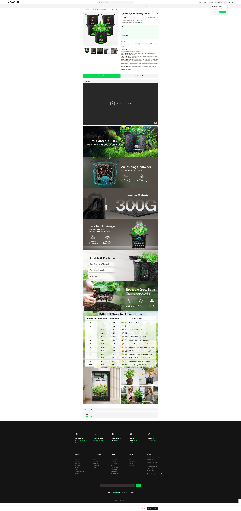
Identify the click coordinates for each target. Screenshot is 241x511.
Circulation (77, 469)
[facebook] (151, 474)
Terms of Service (114, 463)
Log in (130, 459)
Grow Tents (77, 463)
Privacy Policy (113, 461)
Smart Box (77, 457)
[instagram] (148, 474)
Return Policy (95, 461)
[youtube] (158, 474)
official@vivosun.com (151, 459)
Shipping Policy (96, 459)
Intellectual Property (114, 467)
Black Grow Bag (88, 9)
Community (211, 2)
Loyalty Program (96, 465)
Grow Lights (77, 465)
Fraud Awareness (114, 459)
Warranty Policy (96, 463)
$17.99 (123, 17)
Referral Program (114, 469)
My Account (131, 457)
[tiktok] (155, 474)
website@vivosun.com (154, 466)
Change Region (222, 11)
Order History (131, 463)
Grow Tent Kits (78, 459)
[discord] (161, 474)
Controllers (77, 461)
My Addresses (131, 465)
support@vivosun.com (151, 470)
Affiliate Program (114, 471)
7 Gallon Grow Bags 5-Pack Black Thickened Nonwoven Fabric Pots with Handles (135, 14)
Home (84, 9)
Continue (215, 11)
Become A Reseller (114, 473)
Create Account (132, 461)
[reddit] (165, 474)
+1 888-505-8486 (150, 460)
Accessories (77, 473)
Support (199, 2)
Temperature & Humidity (79, 471)
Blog (112, 465)
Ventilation (77, 467)
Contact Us (95, 457)
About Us (112, 457)
